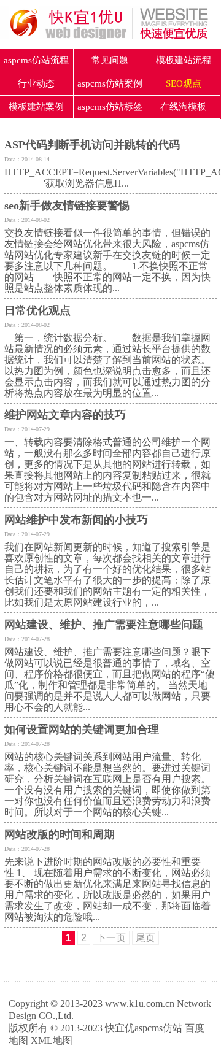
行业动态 (36, 83)
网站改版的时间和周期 (59, 834)
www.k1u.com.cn (139, 1003)
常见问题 (109, 60)
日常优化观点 (37, 310)
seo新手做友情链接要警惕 (67, 205)
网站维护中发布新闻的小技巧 (76, 520)
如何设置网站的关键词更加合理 (81, 729)
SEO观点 (183, 83)
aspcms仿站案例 (109, 83)
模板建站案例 (36, 107)
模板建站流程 (183, 60)
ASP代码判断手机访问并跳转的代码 (92, 145)
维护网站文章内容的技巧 (65, 415)
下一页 (111, 938)
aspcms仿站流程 (36, 60)
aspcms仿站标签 (109, 107)
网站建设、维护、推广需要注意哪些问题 (103, 624)
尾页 (145, 938)
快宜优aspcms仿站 (143, 1028)
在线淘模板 (183, 107)
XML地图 (51, 1040)
